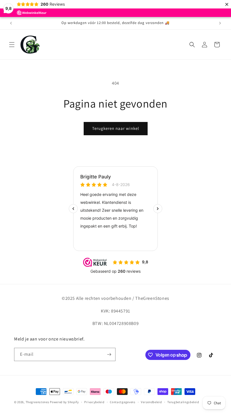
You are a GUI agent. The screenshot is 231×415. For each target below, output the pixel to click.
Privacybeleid (94, 402)
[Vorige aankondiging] (11, 23)
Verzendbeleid (151, 402)
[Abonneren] (109, 354)
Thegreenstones (37, 402)
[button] (12, 44)
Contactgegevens (123, 402)
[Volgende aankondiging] (220, 23)
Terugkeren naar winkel (115, 128)
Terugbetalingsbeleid (183, 402)
